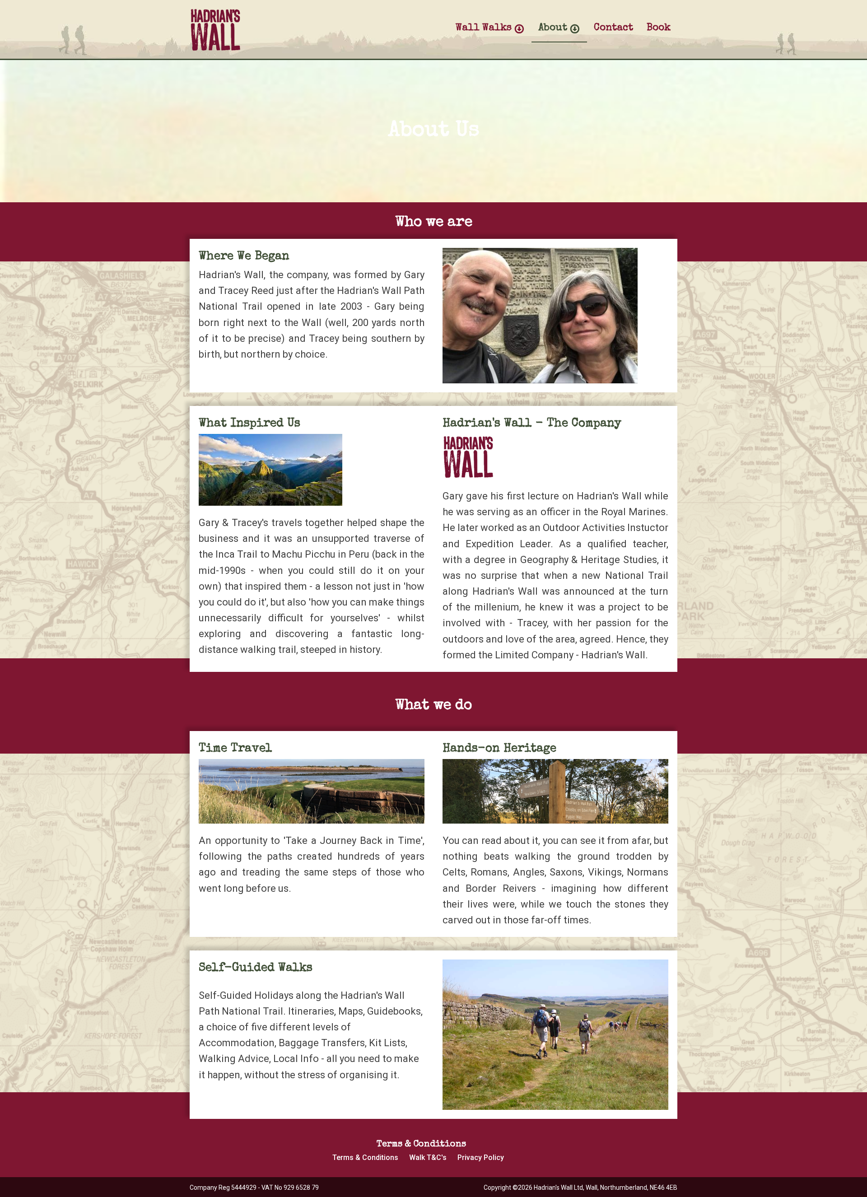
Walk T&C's (428, 1157)
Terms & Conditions (365, 1157)
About (552, 28)
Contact (613, 28)
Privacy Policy (480, 1157)
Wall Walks (484, 28)
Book (659, 28)
